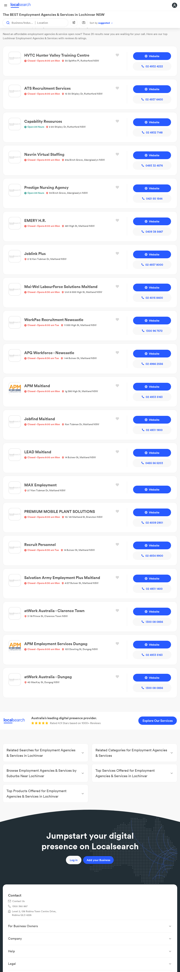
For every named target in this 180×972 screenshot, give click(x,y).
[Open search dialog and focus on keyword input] (6, 22)
